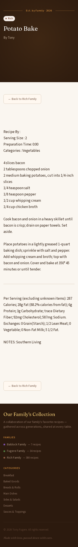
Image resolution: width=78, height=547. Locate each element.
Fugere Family (16, 451)
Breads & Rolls (11, 487)
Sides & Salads (11, 500)
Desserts (8, 506)
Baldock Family (16, 444)
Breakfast (8, 475)
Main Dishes (10, 494)
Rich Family (14, 458)
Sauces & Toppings (14, 512)
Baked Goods (11, 481)
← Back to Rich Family (22, 99)
